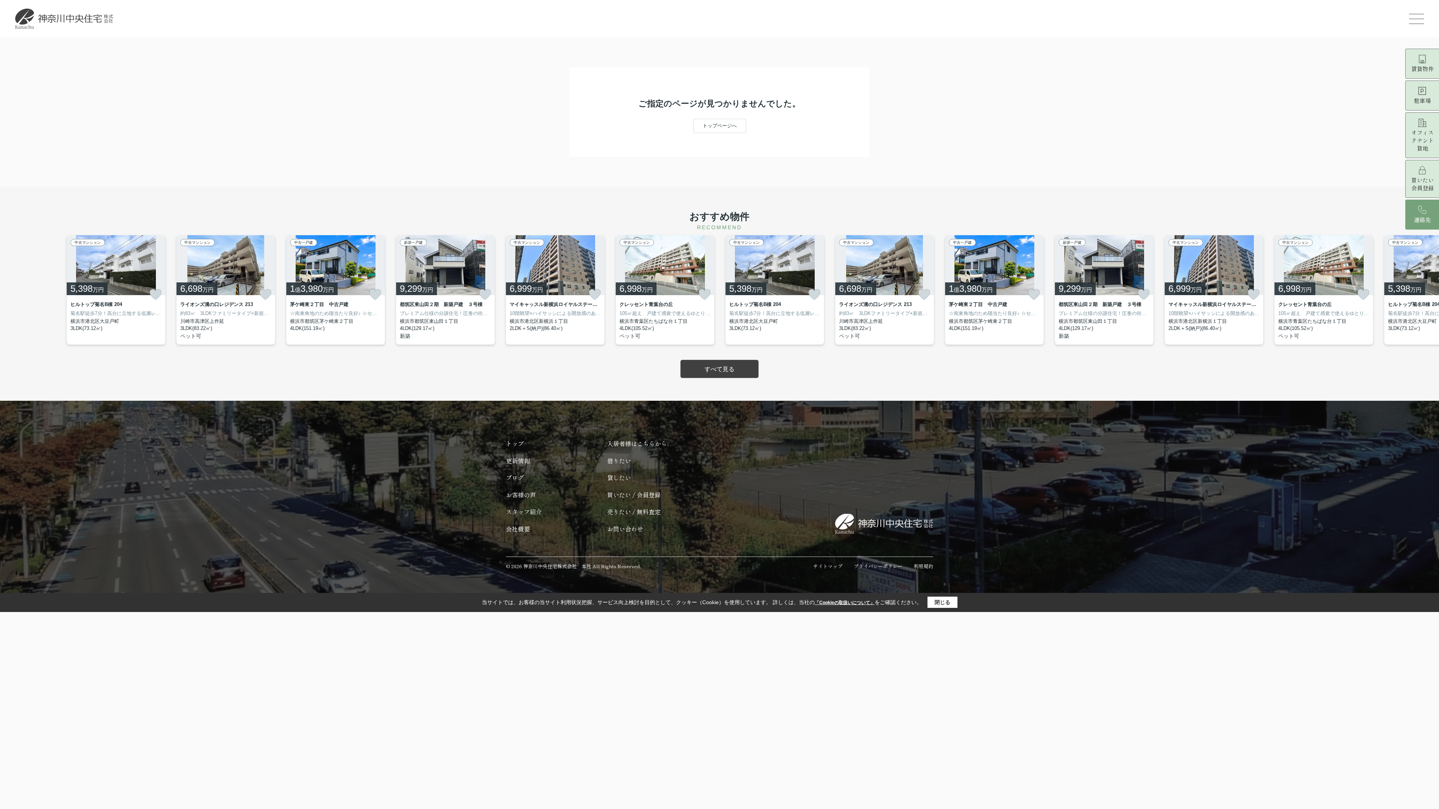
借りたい (619, 460)
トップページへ (720, 125)
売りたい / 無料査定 (634, 511)
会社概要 (518, 528)
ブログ (515, 477)
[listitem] (555, 290)
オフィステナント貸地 (1422, 140)
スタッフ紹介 (524, 511)
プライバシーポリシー (878, 566)
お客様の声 (521, 494)
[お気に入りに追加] (156, 294)
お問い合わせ (625, 528)
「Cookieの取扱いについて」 (845, 602)
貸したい (619, 477)
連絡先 (1422, 220)
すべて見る (719, 369)
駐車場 (1422, 100)
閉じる (942, 602)
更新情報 (518, 460)
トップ (515, 443)
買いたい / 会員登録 (634, 494)
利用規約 (923, 566)
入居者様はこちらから (637, 443)
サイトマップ (827, 566)
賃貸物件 (1422, 69)
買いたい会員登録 (1422, 184)
